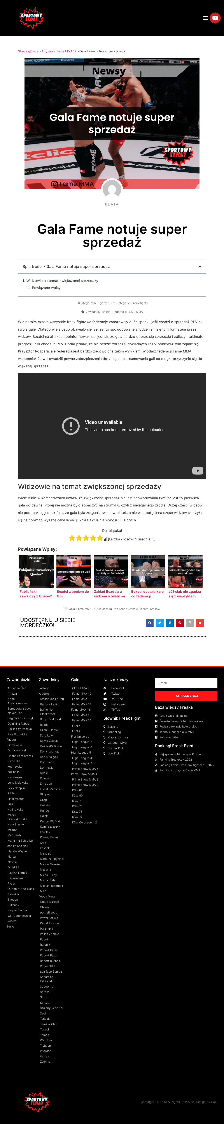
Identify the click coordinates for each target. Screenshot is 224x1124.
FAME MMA (135, 311)
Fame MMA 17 (66, 51)
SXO (214, 1102)
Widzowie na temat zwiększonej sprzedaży (62, 280)
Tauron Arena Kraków (123, 609)
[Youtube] (215, 17)
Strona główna (28, 51)
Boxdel (106, 311)
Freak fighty (139, 303)
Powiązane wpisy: (46, 287)
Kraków (155, 609)
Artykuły (47, 51)
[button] (206, 18)
